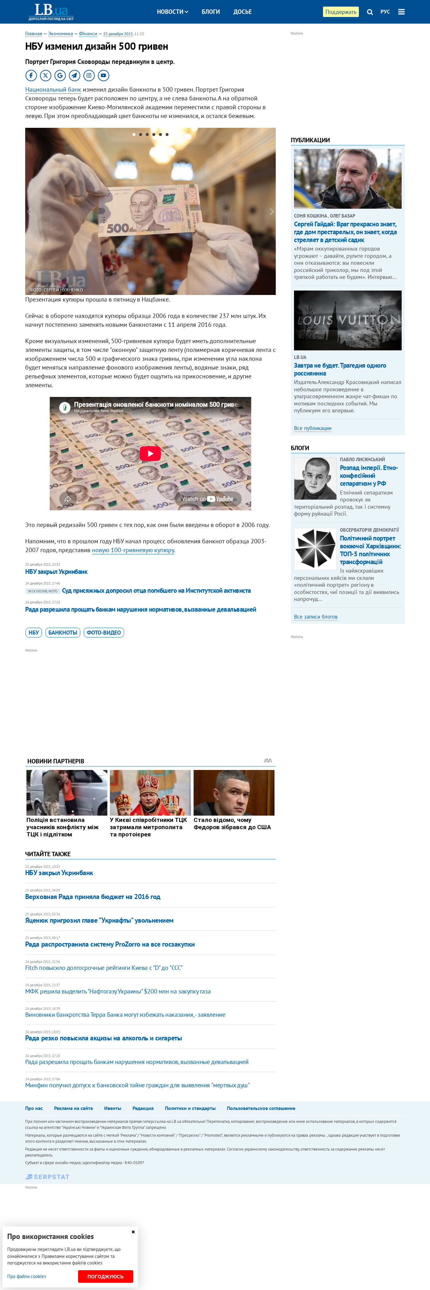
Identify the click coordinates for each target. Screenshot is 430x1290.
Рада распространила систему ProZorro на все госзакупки (110, 944)
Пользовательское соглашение (261, 1108)
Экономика (60, 33)
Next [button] (272, 211)
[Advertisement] (150, 698)
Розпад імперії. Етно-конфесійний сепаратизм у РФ (369, 475)
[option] (150, 211)
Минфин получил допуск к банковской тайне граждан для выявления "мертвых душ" (137, 1085)
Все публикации (312, 428)
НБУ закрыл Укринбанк (56, 571)
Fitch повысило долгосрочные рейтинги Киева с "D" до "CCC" (104, 968)
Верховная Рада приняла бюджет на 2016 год (93, 896)
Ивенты (112, 1108)
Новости (170, 11)
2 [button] (140, 136)
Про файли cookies (26, 1276)
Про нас (34, 1108)
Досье (243, 11)
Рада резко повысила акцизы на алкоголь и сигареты (103, 1037)
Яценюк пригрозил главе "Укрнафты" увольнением (99, 920)
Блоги (211, 11)
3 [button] (147, 136)
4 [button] (153, 136)
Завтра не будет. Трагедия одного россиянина (340, 369)
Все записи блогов (315, 616)
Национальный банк (53, 89)
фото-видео (104, 632)
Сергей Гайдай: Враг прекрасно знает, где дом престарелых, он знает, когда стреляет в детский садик (345, 232)
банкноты (62, 632)
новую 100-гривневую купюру (133, 550)
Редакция (143, 1108)
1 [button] (134, 136)
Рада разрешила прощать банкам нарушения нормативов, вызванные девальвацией (140, 609)
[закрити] (133, 1232)
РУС (385, 11)
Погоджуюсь (106, 1276)
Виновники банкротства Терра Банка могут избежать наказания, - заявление (125, 1014)
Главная (33, 33)
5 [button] (160, 136)
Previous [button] (29, 211)
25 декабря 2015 (118, 34)
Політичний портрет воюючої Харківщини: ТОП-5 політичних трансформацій (370, 550)
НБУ (34, 632)
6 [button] (167, 136)
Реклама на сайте (73, 1108)
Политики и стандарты (190, 1108)
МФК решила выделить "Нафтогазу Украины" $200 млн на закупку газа (118, 991)
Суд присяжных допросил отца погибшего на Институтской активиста (139, 590)
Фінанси (88, 33)
